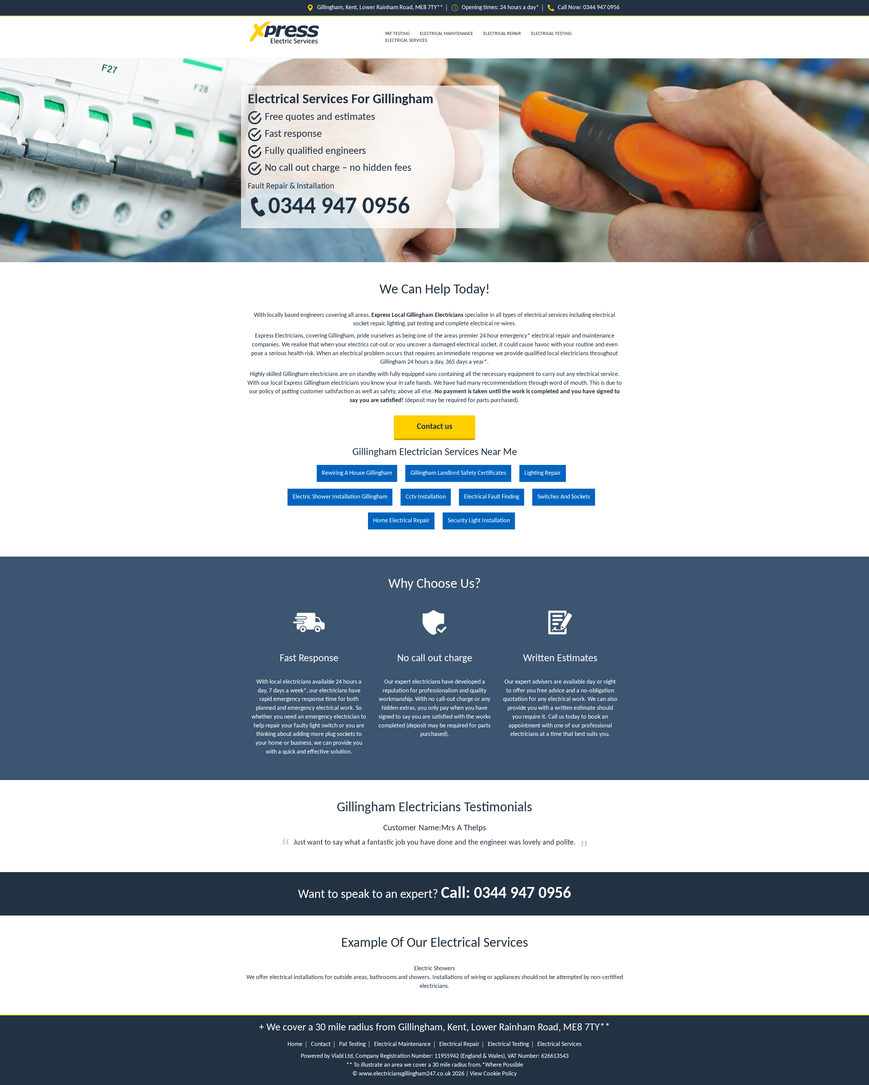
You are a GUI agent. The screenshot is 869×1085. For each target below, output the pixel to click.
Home (295, 1044)
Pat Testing (352, 1044)
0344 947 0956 (339, 207)
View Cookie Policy (493, 1074)
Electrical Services (406, 40)
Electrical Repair (502, 33)
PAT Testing (397, 33)
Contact (321, 1044)
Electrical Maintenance (446, 33)
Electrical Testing (551, 33)
